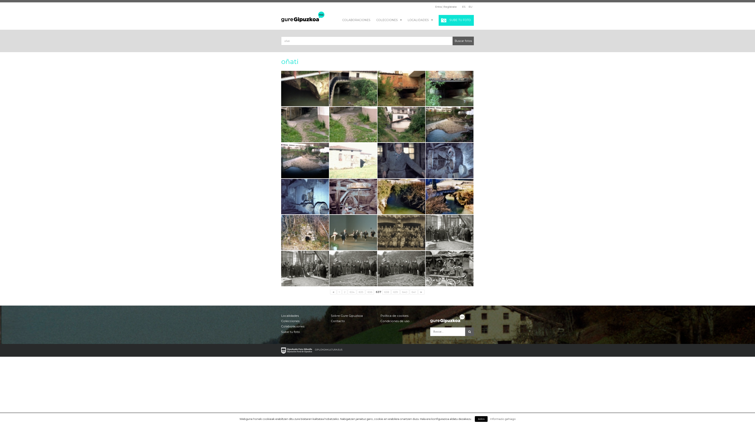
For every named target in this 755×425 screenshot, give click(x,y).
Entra (438, 6)
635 (361, 292)
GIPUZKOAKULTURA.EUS (328, 349)
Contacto (338, 321)
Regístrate (450, 6)
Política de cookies (394, 316)
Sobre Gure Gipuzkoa (347, 316)
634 (352, 292)
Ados (481, 418)
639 (395, 292)
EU (470, 6)
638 (386, 292)
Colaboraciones (356, 20)
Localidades (418, 20)
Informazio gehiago (503, 418)
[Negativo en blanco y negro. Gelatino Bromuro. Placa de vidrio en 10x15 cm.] (449, 232)
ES (464, 6)
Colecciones (387, 20)
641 (414, 292)
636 (369, 292)
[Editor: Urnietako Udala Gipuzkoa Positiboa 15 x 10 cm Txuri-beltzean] (401, 232)
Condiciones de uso (395, 321)
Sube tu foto (460, 20)
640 (404, 292)
